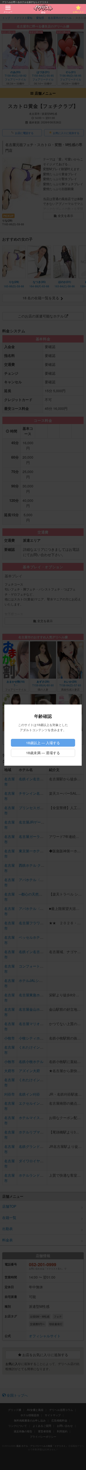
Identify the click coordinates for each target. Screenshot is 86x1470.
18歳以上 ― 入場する (43, 742)
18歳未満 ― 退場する (43, 752)
